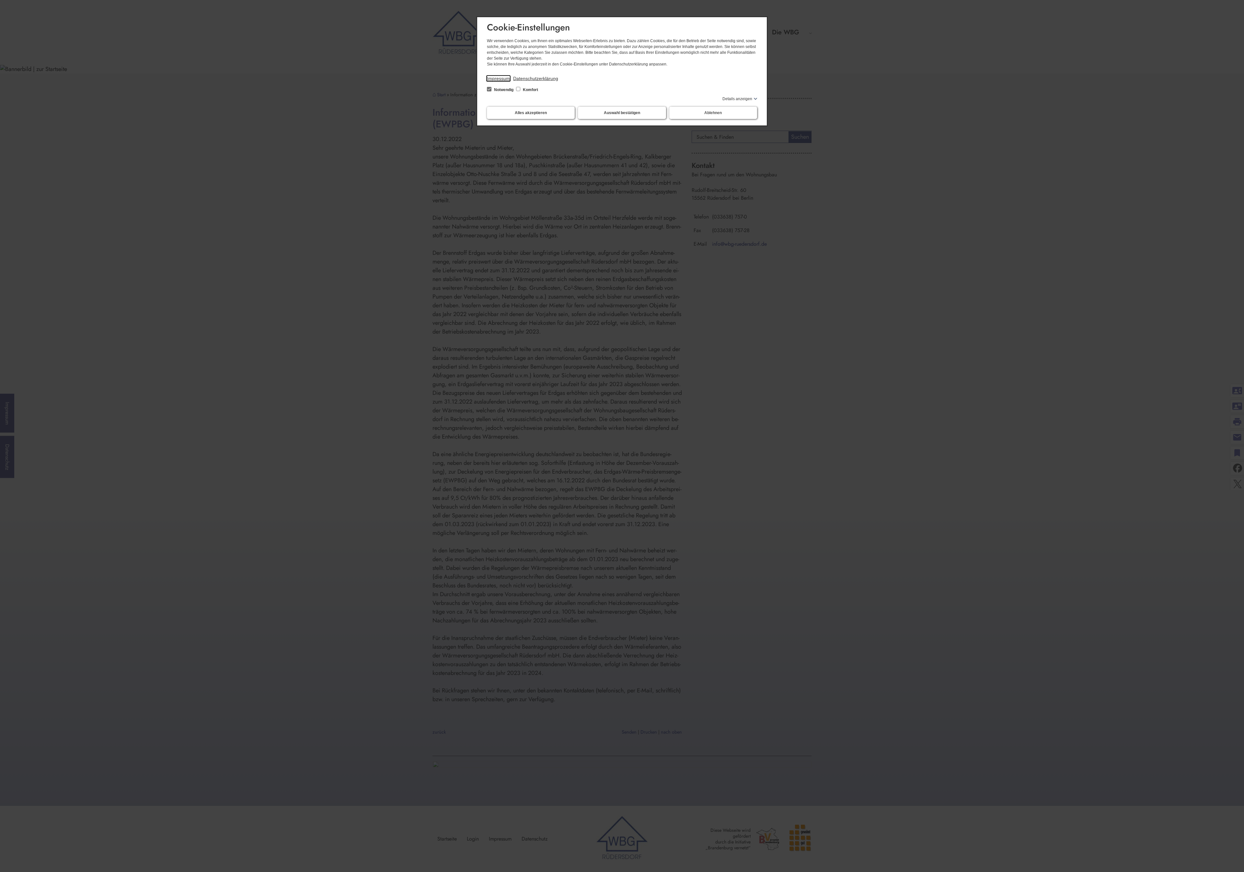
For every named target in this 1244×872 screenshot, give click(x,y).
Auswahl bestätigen (622, 113)
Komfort (530, 90)
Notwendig (503, 90)
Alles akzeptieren (531, 113)
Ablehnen (713, 113)
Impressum (498, 78)
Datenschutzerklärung (535, 78)
